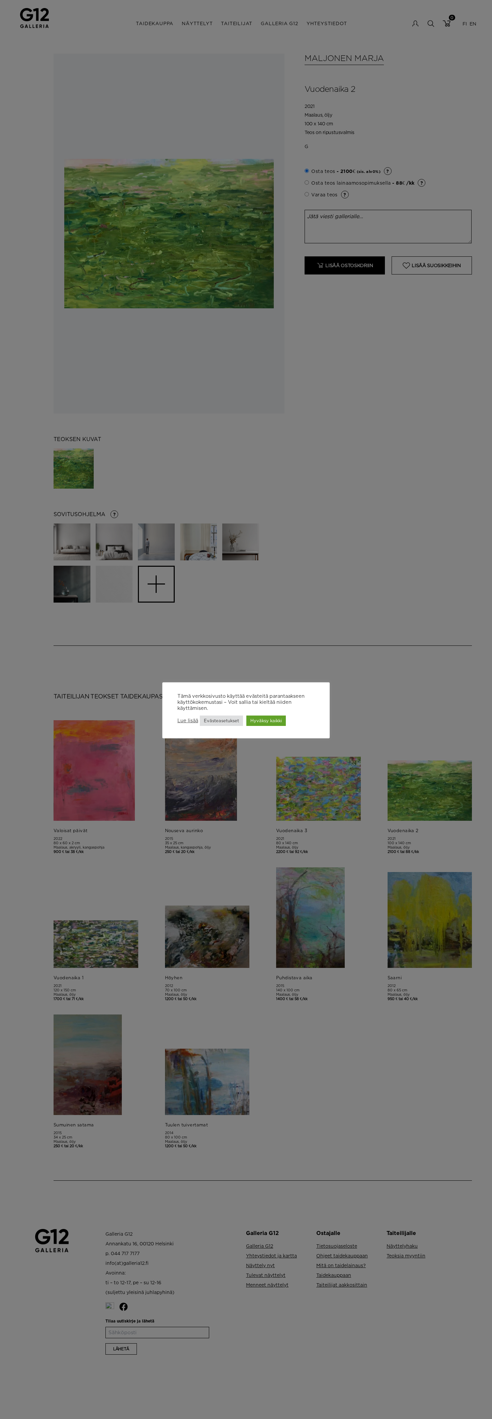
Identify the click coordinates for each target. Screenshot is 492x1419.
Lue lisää (187, 720)
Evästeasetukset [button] (221, 720)
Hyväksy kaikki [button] (266, 720)
